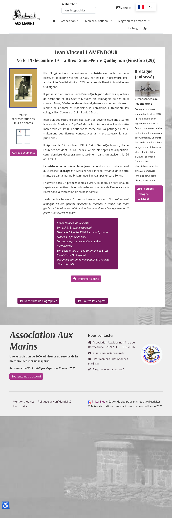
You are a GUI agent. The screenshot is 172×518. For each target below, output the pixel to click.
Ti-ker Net (98, 401)
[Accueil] (54, 21)
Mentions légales (23, 401)
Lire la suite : (145, 189)
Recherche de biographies (40, 301)
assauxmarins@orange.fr (108, 353)
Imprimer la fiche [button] (88, 279)
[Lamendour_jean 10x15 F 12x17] (23, 88)
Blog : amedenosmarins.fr (109, 369)
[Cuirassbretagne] (147, 89)
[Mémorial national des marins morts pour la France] (26, 16)
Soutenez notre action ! (26, 376)
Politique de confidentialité (54, 401)
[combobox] (78, 10)
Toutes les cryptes (93, 301)
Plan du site (20, 406)
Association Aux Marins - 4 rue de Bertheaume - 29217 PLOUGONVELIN (111, 345)
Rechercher (69, 4)
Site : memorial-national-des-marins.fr (108, 361)
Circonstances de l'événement (146, 101)
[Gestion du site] (146, 28)
